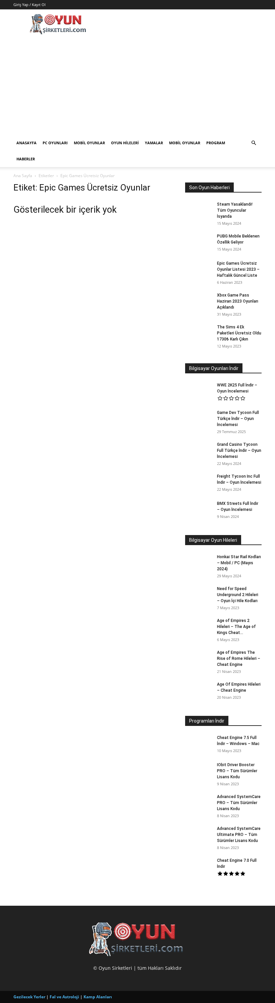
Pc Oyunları (55, 142)
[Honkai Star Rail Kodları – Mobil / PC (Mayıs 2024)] (198, 563)
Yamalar (154, 142)
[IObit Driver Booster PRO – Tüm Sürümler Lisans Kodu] (198, 771)
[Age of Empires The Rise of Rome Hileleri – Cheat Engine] (198, 658)
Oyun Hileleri (125, 142)
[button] (253, 143)
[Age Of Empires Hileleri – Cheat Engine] (198, 690)
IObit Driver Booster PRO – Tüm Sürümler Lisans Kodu (237, 770)
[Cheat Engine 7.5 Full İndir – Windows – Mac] (198, 744)
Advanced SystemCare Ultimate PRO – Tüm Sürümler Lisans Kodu (239, 834)
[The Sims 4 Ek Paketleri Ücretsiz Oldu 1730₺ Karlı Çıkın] (198, 333)
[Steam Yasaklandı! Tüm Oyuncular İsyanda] (198, 210)
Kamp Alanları (98, 997)
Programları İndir (206, 721)
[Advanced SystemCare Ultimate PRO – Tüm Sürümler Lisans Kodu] (198, 835)
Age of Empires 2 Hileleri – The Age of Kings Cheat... (236, 626)
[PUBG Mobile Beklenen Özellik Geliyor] (198, 242)
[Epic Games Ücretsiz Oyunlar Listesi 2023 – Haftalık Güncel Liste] (198, 269)
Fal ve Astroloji (64, 997)
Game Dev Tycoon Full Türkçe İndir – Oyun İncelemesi (238, 418)
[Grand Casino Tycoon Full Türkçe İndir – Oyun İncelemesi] (198, 450)
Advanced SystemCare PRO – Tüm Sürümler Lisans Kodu (239, 802)
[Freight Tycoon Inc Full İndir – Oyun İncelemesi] (198, 482)
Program (215, 142)
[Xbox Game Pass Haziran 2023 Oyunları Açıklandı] (198, 301)
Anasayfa (26, 142)
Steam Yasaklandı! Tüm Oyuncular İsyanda (235, 210)
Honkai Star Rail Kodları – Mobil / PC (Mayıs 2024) (239, 563)
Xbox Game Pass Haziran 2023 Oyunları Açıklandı (237, 301)
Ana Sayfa (22, 175)
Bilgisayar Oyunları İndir (213, 368)
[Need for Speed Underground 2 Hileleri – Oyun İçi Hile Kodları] (198, 595)
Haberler (25, 158)
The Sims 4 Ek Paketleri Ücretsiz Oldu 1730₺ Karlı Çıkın (239, 333)
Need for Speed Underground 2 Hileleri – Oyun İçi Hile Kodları (237, 594)
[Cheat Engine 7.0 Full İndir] (198, 866)
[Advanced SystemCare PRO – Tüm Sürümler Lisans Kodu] (198, 803)
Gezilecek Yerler (29, 997)
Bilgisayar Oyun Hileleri (213, 540)
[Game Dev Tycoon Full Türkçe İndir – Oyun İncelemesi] (198, 419)
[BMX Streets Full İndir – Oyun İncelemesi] (198, 509)
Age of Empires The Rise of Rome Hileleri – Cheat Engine (238, 658)
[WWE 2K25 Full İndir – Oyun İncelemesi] (198, 391)
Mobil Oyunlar (89, 142)
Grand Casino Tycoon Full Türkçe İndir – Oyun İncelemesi (239, 450)
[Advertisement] (137, 84)
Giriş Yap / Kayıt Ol (29, 4)
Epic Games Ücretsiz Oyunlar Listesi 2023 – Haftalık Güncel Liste (238, 269)
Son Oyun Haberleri (209, 187)
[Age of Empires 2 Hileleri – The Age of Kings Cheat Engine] (198, 627)
